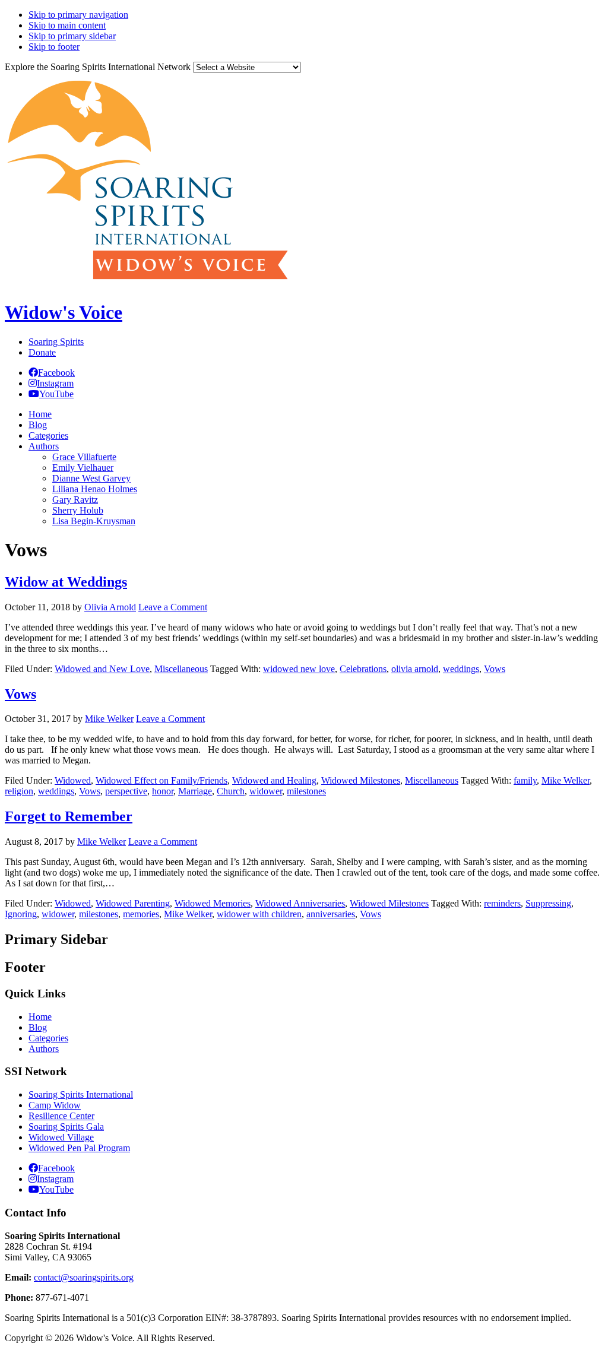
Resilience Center (61, 1116)
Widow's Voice (63, 312)
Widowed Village (61, 1137)
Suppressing (548, 903)
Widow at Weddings (66, 582)
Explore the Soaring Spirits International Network (98, 67)
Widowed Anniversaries (300, 903)
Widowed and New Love (102, 669)
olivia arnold (414, 669)
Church (231, 791)
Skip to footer (54, 47)
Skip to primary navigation (78, 14)
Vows (494, 669)
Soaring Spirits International (80, 1094)
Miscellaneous (181, 669)
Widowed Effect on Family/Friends (161, 780)
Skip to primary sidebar (72, 36)
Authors (43, 1049)
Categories (48, 1038)
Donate (42, 352)
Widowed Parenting (133, 903)
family (525, 780)
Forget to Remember (68, 816)
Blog (37, 1027)
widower (265, 791)
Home (40, 1017)
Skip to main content (67, 25)
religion (19, 791)
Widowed (73, 780)
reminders (502, 903)
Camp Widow (54, 1105)
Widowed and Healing (274, 780)
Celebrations (363, 669)
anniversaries (330, 914)
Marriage (195, 791)
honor (162, 791)
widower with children (259, 914)
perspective (126, 791)
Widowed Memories (213, 903)
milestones (306, 791)
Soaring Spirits (56, 342)
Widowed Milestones (360, 780)
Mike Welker (566, 780)
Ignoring (21, 914)
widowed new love (299, 669)
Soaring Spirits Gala (66, 1126)
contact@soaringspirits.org (84, 1277)
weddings (461, 669)
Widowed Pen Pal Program (79, 1148)
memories (141, 914)
